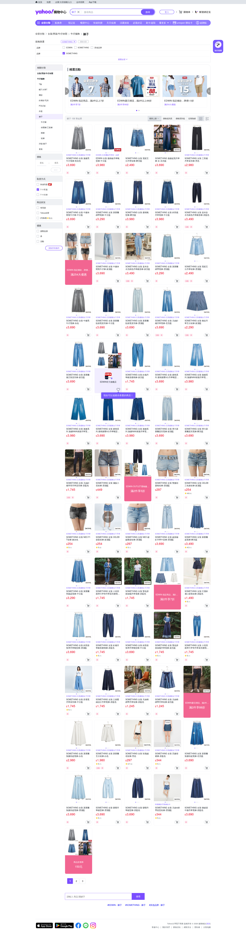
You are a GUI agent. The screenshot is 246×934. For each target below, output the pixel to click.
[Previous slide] (67, 138)
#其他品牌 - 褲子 (157, 904)
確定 (56, 169)
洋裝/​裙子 (43, 143)
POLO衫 (42, 105)
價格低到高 (167, 118)
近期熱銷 (192, 118)
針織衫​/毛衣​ (44, 100)
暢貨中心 (84, 22)
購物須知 (177, 927)
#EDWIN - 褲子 (114, 904)
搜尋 (138, 896)
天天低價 (111, 22)
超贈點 (203, 22)
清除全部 (83, 41)
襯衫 (41, 95)
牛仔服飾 (41, 78)
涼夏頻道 (124, 22)
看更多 (162, 22)
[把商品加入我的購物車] (88, 173)
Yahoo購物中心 (50, 12)
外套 (41, 111)
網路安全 (187, 927)
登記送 (71, 22)
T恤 (40, 84)
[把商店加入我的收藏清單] (118, 389)
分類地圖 (207, 927)
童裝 (41, 149)
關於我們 (166, 927)
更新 (208, 923)
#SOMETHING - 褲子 (135, 904)
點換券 (58, 22)
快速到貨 (97, 22)
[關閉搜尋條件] (78, 12)
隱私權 (197, 927)
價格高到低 (180, 118)
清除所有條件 (54, 248)
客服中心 (155, 927)
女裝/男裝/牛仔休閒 (45, 73)
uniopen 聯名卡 (184, 22)
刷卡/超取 (151, 22)
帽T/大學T (43, 89)
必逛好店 (137, 22)
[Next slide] (90, 138)
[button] (67, 91)
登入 (167, 11)
